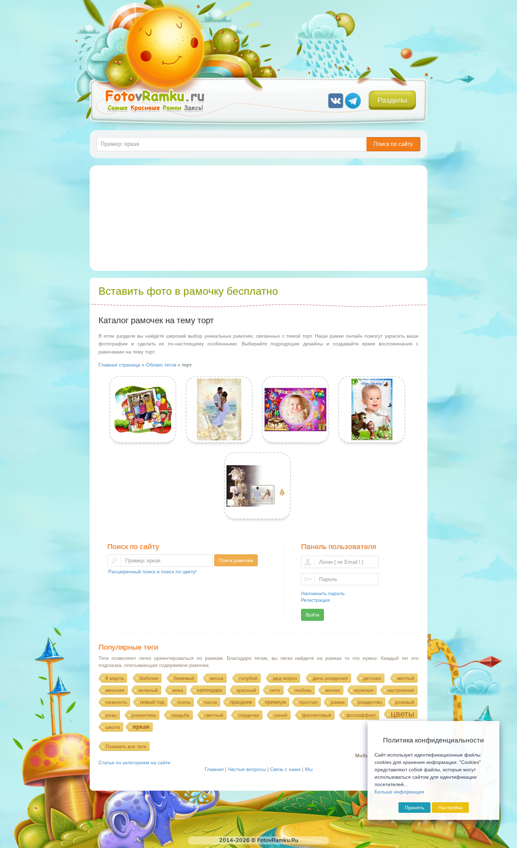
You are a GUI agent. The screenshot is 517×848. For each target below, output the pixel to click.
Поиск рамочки (236, 560)
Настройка (450, 807)
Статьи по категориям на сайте (134, 762)
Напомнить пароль (323, 593)
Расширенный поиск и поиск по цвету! (152, 571)
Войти (312, 615)
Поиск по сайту (393, 144)
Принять (414, 807)
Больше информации (399, 792)
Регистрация (315, 600)
